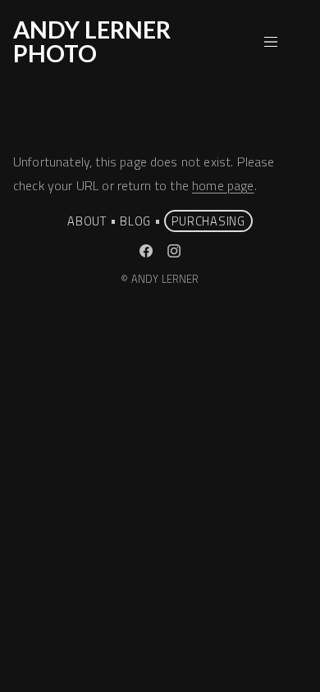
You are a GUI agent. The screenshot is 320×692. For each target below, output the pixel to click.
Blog (135, 221)
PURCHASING (208, 221)
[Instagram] (174, 250)
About (87, 221)
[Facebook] (146, 250)
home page (223, 185)
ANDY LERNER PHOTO (92, 41)
